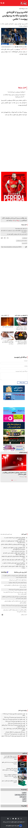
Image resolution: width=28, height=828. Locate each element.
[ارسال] (17, 47)
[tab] (14, 480)
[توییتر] (8, 238)
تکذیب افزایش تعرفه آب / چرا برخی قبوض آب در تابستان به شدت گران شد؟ (13, 541)
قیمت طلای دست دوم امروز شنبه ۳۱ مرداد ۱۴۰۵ (14, 734)
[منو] (3, 3)
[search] (1, 3)
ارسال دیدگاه (22, 382)
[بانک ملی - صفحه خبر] (14, 389)
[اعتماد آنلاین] (23, 3)
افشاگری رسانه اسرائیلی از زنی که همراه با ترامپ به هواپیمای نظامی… (14, 538)
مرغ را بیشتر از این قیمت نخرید (18, 551)
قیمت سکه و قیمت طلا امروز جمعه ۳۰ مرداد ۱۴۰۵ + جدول (14, 714)
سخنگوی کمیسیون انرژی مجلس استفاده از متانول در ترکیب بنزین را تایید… (13, 563)
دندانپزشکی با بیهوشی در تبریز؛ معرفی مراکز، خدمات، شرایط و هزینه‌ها (10, 776)
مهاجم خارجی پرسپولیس (21, 240)
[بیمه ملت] (14, 396)
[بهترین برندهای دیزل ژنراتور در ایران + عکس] (22, 783)
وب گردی (25, 753)
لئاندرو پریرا (24, 243)
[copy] (26, 247)
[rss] (20, 818)
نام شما (25, 361)
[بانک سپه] (14, 425)
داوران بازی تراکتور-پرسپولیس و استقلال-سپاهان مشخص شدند (13, 545)
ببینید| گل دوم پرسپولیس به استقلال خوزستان (15, 732)
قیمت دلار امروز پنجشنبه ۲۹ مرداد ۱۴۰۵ (16, 723)
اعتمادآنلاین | (23, 49)
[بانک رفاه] (14, 447)
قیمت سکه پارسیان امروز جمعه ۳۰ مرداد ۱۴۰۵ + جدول (13, 736)
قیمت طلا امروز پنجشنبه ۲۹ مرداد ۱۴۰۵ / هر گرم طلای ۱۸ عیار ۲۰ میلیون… (13, 725)
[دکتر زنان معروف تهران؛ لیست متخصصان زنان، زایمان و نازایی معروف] (22, 758)
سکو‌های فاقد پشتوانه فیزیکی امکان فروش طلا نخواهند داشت (13, 557)
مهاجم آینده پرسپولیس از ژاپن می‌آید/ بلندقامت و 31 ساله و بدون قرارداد (13, 96)
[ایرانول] (14, 433)
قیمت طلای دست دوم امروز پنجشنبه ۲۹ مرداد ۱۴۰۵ (14, 719)
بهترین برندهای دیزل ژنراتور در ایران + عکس (9, 781)
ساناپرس (24, 799)
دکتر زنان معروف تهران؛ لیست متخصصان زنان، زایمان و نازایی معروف (10, 757)
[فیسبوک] (5, 238)
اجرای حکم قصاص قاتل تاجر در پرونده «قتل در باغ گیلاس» (14, 729)
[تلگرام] (2, 238)
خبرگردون (24, 792)
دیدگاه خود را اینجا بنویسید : (21, 371)
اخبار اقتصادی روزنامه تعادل (20, 794)
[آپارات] (7, 818)
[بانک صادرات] (14, 410)
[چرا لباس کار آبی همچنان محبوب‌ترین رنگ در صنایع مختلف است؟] (22, 771)
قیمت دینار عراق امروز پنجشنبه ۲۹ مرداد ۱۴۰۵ (15, 721)
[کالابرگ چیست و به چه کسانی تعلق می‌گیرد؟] (22, 764)
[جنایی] (14, 440)
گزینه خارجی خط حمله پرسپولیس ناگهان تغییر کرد (16, 234)
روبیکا (18, 220)
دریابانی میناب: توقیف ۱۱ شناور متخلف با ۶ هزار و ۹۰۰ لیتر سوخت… (13, 567)
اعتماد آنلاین (8, 822)
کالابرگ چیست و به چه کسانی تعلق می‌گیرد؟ (9, 763)
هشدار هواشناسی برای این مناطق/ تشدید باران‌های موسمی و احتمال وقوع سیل (14, 548)
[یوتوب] (12, 818)
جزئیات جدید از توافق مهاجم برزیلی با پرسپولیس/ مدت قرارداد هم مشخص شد (13, 231)
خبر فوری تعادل (23, 797)
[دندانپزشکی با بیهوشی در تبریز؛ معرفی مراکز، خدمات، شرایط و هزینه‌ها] (22, 777)
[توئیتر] (10, 818)
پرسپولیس (24, 238)
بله (13, 220)
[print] (15, 47)
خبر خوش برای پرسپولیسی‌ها (21, 228)
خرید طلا (24, 801)
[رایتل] (14, 418)
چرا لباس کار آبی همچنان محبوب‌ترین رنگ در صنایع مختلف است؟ (9, 770)
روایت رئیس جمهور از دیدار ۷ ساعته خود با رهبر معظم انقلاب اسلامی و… (14, 473)
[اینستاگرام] (17, 818)
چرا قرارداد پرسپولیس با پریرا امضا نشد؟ (16, 92)
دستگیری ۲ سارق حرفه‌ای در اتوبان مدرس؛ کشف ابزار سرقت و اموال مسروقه (14, 553)
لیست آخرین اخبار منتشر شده (6, 534)
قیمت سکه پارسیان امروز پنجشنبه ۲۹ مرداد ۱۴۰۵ (14, 717)
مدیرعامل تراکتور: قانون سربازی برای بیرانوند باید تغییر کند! (13, 560)
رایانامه (25, 366)
